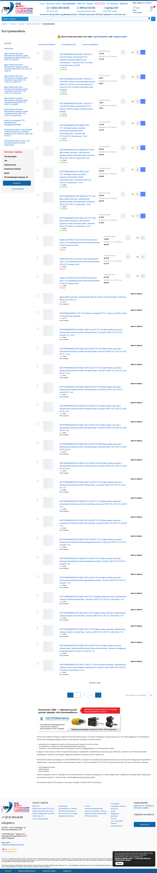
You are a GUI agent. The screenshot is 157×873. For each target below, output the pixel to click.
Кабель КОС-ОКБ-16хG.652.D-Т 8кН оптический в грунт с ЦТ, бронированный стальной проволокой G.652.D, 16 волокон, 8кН (79, 261)
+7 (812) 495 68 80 (59, 8)
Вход (134, 10)
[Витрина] (147, 44)
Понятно (119, 863)
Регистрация (137, 12)
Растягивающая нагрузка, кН (16, 177)
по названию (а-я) (69, 44)
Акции (57, 4)
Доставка (50, 4)
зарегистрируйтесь (100, 37)
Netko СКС (81, 4)
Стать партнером (69, 4)
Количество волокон (12, 169)
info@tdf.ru (8, 823)
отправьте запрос (120, 37)
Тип (5, 161)
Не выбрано (147, 3)
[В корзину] (142, 52)
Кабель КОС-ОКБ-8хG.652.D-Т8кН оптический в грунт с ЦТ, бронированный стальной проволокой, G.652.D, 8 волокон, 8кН (80, 280)
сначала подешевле (90, 44)
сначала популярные (47, 44)
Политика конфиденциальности (13, 844)
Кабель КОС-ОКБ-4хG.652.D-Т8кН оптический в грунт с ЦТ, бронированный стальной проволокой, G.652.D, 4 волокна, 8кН (80, 242)
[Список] (154, 44)
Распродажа (99, 4)
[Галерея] (150, 44)
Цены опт (112, 8)
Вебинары (114, 4)
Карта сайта (6, 842)
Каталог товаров (9, 19)
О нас (42, 4)
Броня (6, 173)
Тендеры (89, 4)
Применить (17, 183)
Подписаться (144, 824)
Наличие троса (10, 165)
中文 (107, 4)
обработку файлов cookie (123, 858)
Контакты (124, 4)
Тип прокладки (10, 156)
